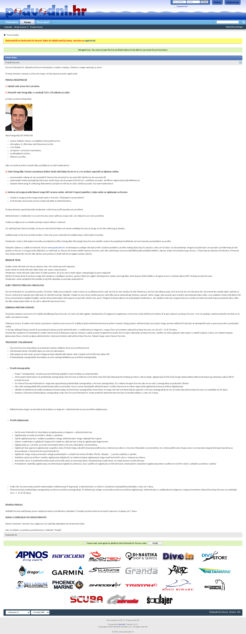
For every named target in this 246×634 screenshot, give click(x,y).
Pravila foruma (36, 27)
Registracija (232, 2)
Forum (27, 22)
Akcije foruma (20, 27)
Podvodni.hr (12, 22)
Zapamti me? (182, 6)
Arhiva (232, 612)
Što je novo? (43, 22)
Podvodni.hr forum (218, 612)
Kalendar (8, 27)
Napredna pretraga (234, 27)
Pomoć (217, 2)
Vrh (238, 612)
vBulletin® (122, 625)
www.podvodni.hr (56, 247)
